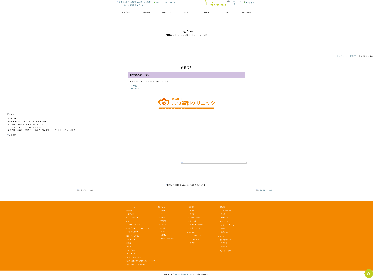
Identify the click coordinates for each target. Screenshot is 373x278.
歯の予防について (225, 240)
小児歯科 (223, 207)
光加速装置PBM (133, 232)
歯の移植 (193, 221)
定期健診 (224, 246)
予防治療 (224, 243)
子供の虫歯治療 (226, 210)
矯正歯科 (191, 232)
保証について (225, 232)
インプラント (224, 222)
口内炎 (192, 214)
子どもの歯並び (195, 239)
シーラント (224, 217)
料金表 (206, 12)
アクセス (226, 12)
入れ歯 (162, 228)
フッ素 (223, 214)
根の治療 (163, 221)
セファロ (131, 214)
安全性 (223, 228)
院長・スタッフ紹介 (133, 236)
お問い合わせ (246, 12)
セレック (131, 221)
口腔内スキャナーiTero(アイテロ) (138, 228)
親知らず (193, 210)
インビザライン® (195, 235)
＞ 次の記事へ (133, 88)
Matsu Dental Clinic (183, 274)
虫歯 (161, 213)
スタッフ (186, 12)
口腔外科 (191, 207)
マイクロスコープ (134, 217)
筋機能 (192, 243)
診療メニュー (166, 12)
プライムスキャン (134, 224)
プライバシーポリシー (133, 257)
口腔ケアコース (195, 228)
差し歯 (162, 231)
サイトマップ (130, 254)
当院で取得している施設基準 (135, 264)
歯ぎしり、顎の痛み (196, 224)
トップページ (126, 12)
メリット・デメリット (228, 225)
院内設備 (146, 12)
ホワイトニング (225, 236)
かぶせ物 (163, 224)
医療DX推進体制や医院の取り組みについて (140, 261)
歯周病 (162, 217)
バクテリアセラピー (167, 238)
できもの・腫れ (195, 217)
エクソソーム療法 (225, 251)
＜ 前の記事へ (133, 86)
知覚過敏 (163, 235)
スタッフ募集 (130, 239)
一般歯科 (162, 210)
